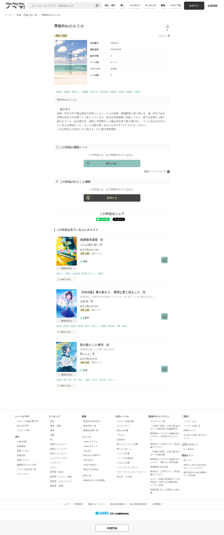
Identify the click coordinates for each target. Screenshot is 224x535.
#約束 (124, 326)
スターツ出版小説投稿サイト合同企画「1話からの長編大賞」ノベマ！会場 (165, 482)
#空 (74, 380)
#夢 (118, 326)
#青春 (59, 91)
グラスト (121, 435)
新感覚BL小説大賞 (159, 467)
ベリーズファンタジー (127, 467)
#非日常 (103, 380)
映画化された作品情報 (94, 480)
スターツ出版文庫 (125, 421)
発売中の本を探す (92, 421)
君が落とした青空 (92, 344)
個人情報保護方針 (138, 504)
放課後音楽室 (89, 239)
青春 (52, 430)
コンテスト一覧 (157, 421)
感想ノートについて (155, 171)
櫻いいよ (85, 353)
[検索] (97, 5)
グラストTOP (23, 430)
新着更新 (21, 446)
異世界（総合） (57, 472)
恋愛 (52, 435)
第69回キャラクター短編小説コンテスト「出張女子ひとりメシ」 (165, 436)
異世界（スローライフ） (62, 481)
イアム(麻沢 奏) (88, 244)
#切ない (75, 91)
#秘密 (129, 91)
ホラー (53, 467)
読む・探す (110, 5)
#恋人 (80, 380)
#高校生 (104, 91)
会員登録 (212, 5)
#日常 (95, 380)
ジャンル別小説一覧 (26, 469)
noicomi (87, 451)
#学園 (84, 273)
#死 (69, 380)
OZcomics (88, 460)
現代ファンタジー (58, 453)
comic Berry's (89, 464)
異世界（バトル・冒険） (62, 476)
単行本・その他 (124, 476)
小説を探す (22, 441)
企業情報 (156, 504)
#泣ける (94, 91)
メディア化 (175, 5)
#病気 (121, 91)
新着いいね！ (23, 451)
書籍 (163, 5)
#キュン (92, 273)
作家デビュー (189, 430)
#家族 (113, 91)
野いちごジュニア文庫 (127, 444)
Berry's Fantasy (90, 469)
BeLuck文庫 (122, 430)
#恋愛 (67, 91)
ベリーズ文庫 (123, 453)
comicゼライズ (90, 446)
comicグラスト (90, 441)
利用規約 (78, 504)
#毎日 (88, 380)
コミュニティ (23, 474)
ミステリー (55, 463)
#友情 (137, 91)
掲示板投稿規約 (117, 504)
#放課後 (76, 273)
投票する (112, 198)
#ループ (112, 380)
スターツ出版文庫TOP (27, 421)
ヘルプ (66, 504)
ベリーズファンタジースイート (132, 472)
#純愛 (73, 326)
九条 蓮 (84, 301)
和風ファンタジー (58, 444)
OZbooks (121, 439)
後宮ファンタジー (58, 449)
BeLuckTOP (23, 426)
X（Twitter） (189, 449)
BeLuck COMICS (91, 455)
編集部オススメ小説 (26, 464)
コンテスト (135, 5)
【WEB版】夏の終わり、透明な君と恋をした (110, 292)
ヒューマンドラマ (58, 458)
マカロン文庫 (123, 463)
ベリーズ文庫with (125, 458)
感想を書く (112, 163)
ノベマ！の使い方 (192, 426)
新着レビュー (23, 460)
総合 (52, 421)
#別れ (87, 326)
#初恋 (80, 326)
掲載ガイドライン (96, 504)
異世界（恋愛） (57, 486)
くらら (161, 35)
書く (123, 5)
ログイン (194, 5)
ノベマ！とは (189, 421)
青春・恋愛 (55, 426)
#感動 (85, 91)
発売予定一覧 (89, 426)
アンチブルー (123, 426)
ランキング (150, 5)
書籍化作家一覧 (90, 430)
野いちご (187, 460)
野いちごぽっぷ (124, 449)
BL (51, 439)
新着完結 (21, 455)
